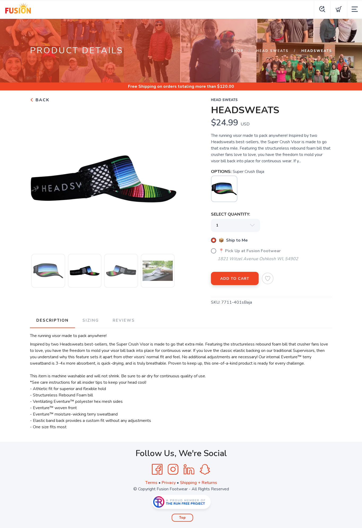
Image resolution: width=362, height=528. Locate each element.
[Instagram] (173, 469)
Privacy (169, 483)
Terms (151, 483)
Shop (237, 51)
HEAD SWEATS (272, 51)
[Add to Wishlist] (267, 278)
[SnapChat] (205, 469)
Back (42, 100)
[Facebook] (157, 469)
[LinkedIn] (189, 469)
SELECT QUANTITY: (230, 214)
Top (182, 517)
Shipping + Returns (198, 483)
